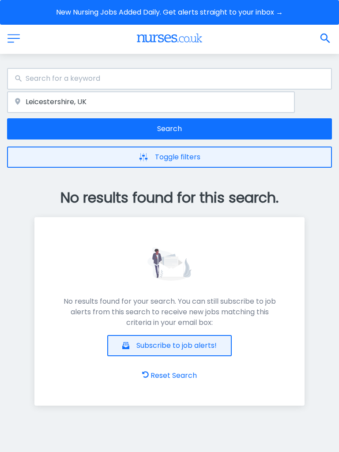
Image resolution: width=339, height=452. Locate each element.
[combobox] (169, 79)
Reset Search (174, 375)
